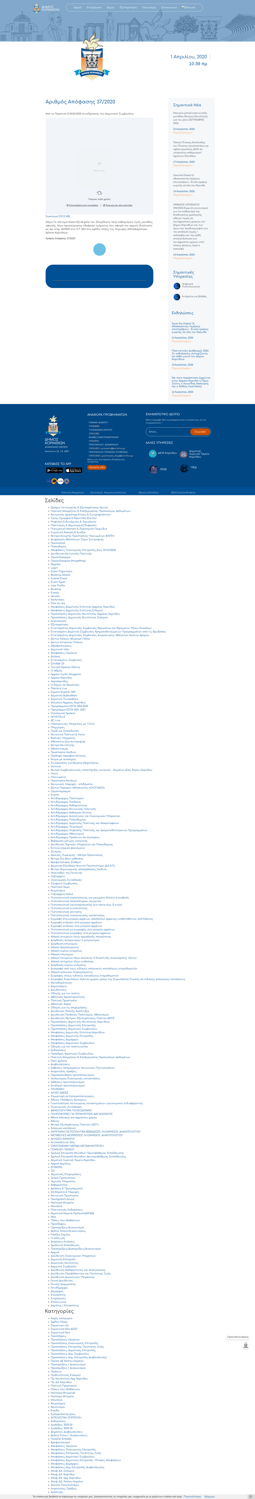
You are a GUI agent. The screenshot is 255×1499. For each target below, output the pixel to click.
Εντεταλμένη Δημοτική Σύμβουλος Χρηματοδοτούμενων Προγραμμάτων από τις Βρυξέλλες (108, 631)
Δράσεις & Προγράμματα (67, 1188)
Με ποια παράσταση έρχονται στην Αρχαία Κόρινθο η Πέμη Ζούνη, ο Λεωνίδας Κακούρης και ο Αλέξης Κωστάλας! (191, 382)
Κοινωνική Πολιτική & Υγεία (68, 734)
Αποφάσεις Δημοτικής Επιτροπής (72, 1036)
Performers (57, 599)
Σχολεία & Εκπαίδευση (65, 1245)
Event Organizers (61, 571)
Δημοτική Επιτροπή (63, 1259)
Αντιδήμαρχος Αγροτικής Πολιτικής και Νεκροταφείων (85, 823)
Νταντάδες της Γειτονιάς (66, 873)
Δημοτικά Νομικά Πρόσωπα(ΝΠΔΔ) (72, 1213)
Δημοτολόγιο (59, 986)
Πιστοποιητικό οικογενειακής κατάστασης (78, 915)
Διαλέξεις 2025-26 (61, 1424)
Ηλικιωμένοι (58, 777)
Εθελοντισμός (59, 748)
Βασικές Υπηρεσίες (63, 738)
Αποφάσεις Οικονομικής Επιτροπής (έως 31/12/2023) (83, 550)
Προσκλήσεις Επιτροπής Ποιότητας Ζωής (77, 1346)
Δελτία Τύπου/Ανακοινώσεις (68, 1231)
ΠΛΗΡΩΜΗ (57, 1089)
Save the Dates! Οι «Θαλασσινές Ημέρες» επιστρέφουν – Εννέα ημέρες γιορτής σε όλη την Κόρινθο (190, 328)
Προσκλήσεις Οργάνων (65, 1339)
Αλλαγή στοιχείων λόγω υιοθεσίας (72, 961)
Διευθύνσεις (59, 990)
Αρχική (77, 7)
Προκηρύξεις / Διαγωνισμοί (68, 1364)
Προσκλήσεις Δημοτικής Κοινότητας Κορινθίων (81, 1022)
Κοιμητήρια (58, 890)
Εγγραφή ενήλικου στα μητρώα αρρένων (76, 922)
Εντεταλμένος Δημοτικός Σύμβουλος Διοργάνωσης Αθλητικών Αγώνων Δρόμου (100, 635)
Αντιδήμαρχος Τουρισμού (67, 826)
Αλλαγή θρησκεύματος (65, 947)
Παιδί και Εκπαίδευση (65, 731)
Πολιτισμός (149, 7)
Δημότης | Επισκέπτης (65, 1305)
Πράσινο (56, 1371)
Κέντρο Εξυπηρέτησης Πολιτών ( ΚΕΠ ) (75, 1124)
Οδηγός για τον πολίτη (65, 993)
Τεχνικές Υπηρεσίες (63, 1181)
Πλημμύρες (58, 727)
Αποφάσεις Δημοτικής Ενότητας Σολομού (77, 610)
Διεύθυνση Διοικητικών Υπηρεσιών (73, 1277)
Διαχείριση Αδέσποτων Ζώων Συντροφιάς (77, 539)
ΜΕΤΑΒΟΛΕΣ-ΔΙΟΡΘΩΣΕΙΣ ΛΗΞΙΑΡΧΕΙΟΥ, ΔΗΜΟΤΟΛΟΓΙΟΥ (87, 1135)
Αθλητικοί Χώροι (61, 1004)
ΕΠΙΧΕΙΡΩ (56, 1167)
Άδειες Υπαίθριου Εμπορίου (68, 1100)
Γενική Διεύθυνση (62, 1280)
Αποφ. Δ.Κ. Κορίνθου (63, 1474)
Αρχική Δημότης (61, 1163)
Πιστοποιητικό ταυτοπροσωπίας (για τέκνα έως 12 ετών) (86, 904)
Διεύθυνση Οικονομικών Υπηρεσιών (73, 1256)
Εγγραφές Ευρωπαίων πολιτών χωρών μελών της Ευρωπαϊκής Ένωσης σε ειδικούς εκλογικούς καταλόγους (118, 979)
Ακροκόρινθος (59, 681)
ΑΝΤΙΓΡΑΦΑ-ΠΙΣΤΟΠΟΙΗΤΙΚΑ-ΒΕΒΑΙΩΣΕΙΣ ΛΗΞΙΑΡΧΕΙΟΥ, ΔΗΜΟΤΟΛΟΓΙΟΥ (95, 1131)
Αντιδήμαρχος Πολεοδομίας (68, 819)
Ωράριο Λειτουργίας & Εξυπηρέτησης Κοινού (79, 507)
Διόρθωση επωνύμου (64, 943)
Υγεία (54, 773)
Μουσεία (56, 1206)
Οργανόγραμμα (60, 557)
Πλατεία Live (59, 688)
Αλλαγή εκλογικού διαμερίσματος (72, 972)
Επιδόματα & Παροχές (65, 1192)
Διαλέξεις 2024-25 (62, 1428)
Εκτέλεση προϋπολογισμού (68, 1085)
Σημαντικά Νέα (60, 1332)
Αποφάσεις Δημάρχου (65, 1039)
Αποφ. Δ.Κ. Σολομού (62, 1471)
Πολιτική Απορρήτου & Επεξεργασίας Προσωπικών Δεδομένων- (91, 511)
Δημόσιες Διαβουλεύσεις (67, 1432)
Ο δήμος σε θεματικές (65, 685)
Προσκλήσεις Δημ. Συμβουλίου (70, 1354)
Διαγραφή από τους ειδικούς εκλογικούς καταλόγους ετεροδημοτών (94, 968)
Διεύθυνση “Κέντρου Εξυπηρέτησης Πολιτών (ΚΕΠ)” (83, 1018)
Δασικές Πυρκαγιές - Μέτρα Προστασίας (77, 855)
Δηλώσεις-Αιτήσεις (63, 1241)
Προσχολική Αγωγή (62, 1199)
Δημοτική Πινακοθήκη (64, 699)
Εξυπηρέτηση (128, 7)
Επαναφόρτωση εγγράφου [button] (83, 205)
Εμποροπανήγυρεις (63, 1414)
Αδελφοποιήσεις (61, 646)
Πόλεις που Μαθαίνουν (65, 1220)
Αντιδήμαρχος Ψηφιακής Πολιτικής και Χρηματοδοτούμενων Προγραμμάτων (99, 830)
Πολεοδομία (58, 546)
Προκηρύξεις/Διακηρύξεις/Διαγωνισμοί (76, 1248)
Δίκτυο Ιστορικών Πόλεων (67, 642)
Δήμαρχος (57, 1291)
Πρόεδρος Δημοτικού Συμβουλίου (72, 1053)
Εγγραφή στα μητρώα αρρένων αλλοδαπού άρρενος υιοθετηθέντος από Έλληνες (102, 919)
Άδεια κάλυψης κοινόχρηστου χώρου (74, 1117)
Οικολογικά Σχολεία (63, 713)
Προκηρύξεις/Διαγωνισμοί (67, 1227)
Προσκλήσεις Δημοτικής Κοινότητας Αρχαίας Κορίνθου (85, 614)
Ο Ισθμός (56, 670)
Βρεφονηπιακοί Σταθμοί (66, 862)
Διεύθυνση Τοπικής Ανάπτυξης (70, 1011)
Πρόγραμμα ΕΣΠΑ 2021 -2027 (68, 709)
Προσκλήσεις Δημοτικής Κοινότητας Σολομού (79, 617)
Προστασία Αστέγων (64, 780)
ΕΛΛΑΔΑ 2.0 (57, 663)
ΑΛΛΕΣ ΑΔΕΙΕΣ (59, 1092)
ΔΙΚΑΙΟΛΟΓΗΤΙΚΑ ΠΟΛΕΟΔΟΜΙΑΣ (71, 1110)
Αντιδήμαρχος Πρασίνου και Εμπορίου (75, 837)
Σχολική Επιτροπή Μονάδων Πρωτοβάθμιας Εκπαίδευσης (87, 1153)
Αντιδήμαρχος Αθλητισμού (67, 834)
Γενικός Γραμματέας (63, 1284)
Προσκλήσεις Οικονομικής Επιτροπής (74, 1343)
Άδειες (55, 1121)
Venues (55, 596)
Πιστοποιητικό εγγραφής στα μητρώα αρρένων (81, 933)
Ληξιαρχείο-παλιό (62, 894)
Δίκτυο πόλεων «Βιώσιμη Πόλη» (70, 638)
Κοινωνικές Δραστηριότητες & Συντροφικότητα (80, 514)
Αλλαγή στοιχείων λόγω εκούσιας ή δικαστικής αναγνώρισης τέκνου (94, 958)
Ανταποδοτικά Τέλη (63, 1142)
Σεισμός (56, 851)
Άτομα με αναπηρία (63, 759)
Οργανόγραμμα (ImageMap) (68, 560)
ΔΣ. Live (55, 720)
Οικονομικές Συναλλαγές (66, 880)
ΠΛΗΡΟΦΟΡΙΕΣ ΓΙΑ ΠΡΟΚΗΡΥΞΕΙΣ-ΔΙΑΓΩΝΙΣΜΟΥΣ (82, 1114)
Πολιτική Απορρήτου (72, 492)
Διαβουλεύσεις (60, 1064)
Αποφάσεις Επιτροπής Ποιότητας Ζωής (76, 1453)
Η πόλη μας (58, 1238)
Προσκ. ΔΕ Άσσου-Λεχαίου (67, 1361)
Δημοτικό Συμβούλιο (63, 1266)
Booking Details (60, 575)
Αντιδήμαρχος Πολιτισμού (67, 798)
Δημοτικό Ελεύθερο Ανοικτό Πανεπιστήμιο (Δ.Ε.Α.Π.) (83, 865)
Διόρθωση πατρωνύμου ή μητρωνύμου (75, 940)
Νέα (53, 1217)
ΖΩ (53, 1170)
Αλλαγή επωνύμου (62, 954)
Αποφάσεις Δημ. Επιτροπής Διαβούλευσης (77, 1467)
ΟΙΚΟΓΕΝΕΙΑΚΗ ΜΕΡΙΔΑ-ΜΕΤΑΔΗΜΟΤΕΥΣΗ (77, 1146)
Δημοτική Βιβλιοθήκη (64, 695)
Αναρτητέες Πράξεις (64, 1488)
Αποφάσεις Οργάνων (64, 653)
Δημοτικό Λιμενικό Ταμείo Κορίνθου (73, 1160)
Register (56, 564)
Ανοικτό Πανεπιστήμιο (65, 1485)
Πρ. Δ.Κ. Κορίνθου (61, 1382)
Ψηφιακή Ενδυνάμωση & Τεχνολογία (73, 521)
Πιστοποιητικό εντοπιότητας (69, 908)
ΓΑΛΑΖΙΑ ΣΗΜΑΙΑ (61, 1439)
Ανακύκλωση (58, 621)
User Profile (58, 585)
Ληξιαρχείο (58, 876)
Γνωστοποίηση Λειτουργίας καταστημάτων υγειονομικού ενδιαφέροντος (97, 1103)
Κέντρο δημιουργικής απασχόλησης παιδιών (79, 869)
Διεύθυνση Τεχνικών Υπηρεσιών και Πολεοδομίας (82, 844)
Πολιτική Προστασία (64, 1000)
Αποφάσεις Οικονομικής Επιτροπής (73, 1449)
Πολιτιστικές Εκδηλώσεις (67, 1209)
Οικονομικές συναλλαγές (66, 1107)
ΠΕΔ (194, 467)
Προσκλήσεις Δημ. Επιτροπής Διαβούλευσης (79, 1357)
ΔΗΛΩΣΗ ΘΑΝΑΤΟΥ (63, 1139)
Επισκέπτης (58, 1295)
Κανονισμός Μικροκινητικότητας (108, 492)
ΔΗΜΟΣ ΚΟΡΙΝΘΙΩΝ (50, 8)
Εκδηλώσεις (58, 1050)
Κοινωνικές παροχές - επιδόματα (72, 784)
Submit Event (59, 578)
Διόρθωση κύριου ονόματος (68, 965)
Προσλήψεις (58, 1224)
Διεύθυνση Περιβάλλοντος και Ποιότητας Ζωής (81, 1273)
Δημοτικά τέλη (60, 649)
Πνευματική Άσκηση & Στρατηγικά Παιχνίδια (79, 529)
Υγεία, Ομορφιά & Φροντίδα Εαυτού (74, 518)
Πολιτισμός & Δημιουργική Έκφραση (74, 525)
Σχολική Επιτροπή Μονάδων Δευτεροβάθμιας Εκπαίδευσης (88, 1156)
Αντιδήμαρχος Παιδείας (66, 802)
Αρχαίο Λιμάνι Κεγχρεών (66, 674)
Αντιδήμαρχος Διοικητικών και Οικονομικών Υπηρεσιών (85, 816)
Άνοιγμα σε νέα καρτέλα (118, 205)
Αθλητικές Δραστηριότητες (68, 997)
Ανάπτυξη (57, 1492)
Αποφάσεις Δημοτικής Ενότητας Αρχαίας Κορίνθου (83, 607)
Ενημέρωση (94, 7)
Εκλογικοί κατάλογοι (63, 1128)
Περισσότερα (192, 1496)
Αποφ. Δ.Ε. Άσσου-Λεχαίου (67, 1481)
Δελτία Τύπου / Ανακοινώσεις (69, 1435)
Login (54, 568)
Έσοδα (55, 1410)
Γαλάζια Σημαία (60, 1234)
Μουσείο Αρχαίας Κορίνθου (68, 702)
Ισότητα (56, 766)
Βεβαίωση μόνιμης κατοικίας (69, 841)
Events (55, 592)
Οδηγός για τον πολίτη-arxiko (69, 1046)
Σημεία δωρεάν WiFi (63, 692)
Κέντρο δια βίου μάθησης (67, 858)
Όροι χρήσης (59, 1061)
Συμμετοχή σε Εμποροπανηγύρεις (72, 1096)
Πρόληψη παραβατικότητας (68, 756)
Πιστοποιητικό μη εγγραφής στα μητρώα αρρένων (83, 929)
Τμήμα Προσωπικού (63, 1178)
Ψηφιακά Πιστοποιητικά (191, 285)
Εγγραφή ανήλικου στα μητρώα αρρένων (76, 926)
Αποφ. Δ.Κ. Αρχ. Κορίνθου (66, 1478)
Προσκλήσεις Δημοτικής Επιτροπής (74, 1025)
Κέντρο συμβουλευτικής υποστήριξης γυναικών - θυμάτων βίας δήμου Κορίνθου (101, 770)
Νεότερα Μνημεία (62, 1202)
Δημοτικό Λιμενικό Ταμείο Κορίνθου (199, 454)
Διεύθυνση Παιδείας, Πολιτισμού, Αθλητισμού (80, 1014)
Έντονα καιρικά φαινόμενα (68, 848)
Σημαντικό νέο (60, 1325)
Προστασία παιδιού (63, 752)
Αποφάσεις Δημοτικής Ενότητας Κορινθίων (78, 1032)
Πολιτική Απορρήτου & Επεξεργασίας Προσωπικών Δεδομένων (90, 1057)
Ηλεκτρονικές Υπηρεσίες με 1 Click (72, 724)
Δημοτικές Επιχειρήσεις (66, 1174)
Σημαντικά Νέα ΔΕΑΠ (64, 1329)
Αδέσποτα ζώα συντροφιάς (68, 741)
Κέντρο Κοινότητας (63, 745)
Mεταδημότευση (61, 983)
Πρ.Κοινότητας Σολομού (66, 1375)
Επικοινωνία (169, 7)
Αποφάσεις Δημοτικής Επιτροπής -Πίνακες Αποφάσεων (86, 1460)
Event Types (58, 582)
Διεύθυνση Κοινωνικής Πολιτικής (71, 553)
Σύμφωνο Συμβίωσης (64, 883)
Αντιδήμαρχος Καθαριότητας (69, 805)
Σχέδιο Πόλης (59, 1322)
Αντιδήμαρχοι (59, 1288)
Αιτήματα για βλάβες (194, 296)
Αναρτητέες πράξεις (64, 1071)
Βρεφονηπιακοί (60, 1442)
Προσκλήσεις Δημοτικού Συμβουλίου (74, 1029)
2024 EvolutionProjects (183, 492)
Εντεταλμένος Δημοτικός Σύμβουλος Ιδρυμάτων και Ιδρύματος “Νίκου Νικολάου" (101, 628)
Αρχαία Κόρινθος (61, 678)
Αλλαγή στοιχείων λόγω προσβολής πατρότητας (81, 936)
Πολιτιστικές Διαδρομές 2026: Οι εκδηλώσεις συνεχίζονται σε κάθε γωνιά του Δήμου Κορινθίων (190, 355)
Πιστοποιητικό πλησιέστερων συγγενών (76, 901)
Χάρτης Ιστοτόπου (148, 492)
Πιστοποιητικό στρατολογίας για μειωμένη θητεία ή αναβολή (90, 897)
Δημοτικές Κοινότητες (65, 1263)
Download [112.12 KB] (58, 216)
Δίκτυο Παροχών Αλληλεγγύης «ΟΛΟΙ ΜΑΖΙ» (78, 787)
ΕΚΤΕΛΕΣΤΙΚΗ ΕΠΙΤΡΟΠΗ (66, 1417)
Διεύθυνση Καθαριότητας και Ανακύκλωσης (78, 1270)
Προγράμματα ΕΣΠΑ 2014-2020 (69, 706)
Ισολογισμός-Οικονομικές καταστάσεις (75, 1078)
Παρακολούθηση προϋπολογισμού (72, 1075)
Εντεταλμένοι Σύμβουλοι (66, 660)
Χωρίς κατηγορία (61, 1318)
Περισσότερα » (182, 132)
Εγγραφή (200, 431)
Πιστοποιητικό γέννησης (66, 912)
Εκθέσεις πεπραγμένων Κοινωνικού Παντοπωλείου (83, 1068)
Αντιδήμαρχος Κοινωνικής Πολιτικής (73, 809)
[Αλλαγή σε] (188, 7)
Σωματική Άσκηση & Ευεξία (68, 532)
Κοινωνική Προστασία (64, 1195)
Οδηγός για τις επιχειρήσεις (69, 1007)
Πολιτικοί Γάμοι (60, 887)
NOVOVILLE (58, 717)
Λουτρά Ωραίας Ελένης (65, 667)
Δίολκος (55, 656)
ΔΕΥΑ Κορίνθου (167, 453)
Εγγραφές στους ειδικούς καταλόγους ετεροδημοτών (85, 975)
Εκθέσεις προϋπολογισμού (68, 1082)
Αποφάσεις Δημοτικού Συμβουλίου (73, 1043)
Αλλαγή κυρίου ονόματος (66, 951)
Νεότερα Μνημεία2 (63, 1393)
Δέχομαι (210, 1496)
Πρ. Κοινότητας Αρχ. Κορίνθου (69, 1378)
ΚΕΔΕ (163, 469)
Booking (56, 589)
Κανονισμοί (58, 1407)
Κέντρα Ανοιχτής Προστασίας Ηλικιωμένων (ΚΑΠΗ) (82, 536)
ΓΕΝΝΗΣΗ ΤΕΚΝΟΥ (62, 1149)
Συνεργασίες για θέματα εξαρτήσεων (75, 763)
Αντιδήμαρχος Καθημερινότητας (71, 812)
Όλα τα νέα (58, 603)
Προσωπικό (58, 543)
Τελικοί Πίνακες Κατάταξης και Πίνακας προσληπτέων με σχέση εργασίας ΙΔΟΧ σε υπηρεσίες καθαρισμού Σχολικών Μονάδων (191, 149)
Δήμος (111, 7)
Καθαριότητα (59, 1185)
